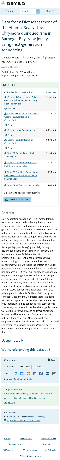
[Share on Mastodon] (34, 374)
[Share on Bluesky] (21, 374)
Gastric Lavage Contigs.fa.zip (21, 130)
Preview (11, 108)
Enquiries (10, 450)
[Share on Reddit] (28, 374)
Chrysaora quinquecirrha (15, 394)
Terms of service (48, 439)
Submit (10, 11)
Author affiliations (9, 67)
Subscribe (52, 450)
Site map (47, 444)
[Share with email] (47, 374)
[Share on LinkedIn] (15, 374)
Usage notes (10, 341)
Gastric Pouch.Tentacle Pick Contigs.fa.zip (18, 142)
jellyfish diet (22, 398)
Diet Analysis (46, 394)
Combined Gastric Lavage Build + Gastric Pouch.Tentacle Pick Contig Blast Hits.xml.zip (21, 100)
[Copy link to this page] (54, 374)
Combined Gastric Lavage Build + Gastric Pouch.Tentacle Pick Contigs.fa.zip (21, 117)
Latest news (31, 450)
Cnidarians (33, 394)
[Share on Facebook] (41, 374)
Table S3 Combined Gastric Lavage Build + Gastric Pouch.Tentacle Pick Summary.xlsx (22, 175)
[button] (30, 92)
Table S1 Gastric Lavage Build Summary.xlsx (19, 155)
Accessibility (26, 439)
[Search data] (38, 11)
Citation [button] (8, 360)
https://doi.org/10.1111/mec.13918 (23, 421)
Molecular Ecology (36, 417)
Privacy (7, 439)
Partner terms (15, 444)
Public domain (20, 379)
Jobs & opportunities (31, 456)
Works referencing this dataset (24, 350)
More (49, 11)
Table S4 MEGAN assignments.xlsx (23, 185)
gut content (9, 398)
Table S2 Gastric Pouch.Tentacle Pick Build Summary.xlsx (20, 164)
